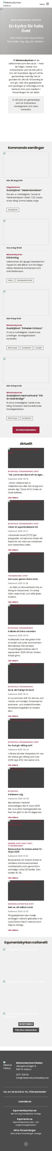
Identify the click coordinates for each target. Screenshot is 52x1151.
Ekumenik (11, 843)
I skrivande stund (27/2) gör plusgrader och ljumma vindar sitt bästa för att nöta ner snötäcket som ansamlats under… (25, 540)
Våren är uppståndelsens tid (23, 527)
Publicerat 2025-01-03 (18, 856)
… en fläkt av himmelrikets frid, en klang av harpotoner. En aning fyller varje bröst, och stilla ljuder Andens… (25, 592)
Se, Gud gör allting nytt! (20, 745)
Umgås (39, 348)
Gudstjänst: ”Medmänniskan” (24, 190)
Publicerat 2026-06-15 (18, 479)
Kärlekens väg (15, 794)
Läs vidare (13, 497)
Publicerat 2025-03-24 (18, 749)
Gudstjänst (12, 210)
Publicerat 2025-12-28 (18, 583)
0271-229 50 (22, 1074)
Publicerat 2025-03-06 (18, 798)
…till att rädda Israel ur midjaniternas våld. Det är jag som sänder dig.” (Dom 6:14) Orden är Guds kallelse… (25, 487)
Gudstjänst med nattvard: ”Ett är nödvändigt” (24, 397)
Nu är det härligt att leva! (21, 690)
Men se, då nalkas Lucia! (20, 907)
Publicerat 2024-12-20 (18, 911)
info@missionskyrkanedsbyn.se (32, 1077)
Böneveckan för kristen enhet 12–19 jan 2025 (25, 850)
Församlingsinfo (26, 471)
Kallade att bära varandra (22, 631)
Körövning (12, 257)
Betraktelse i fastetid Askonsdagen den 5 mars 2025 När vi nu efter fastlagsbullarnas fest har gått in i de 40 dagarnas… (25, 807)
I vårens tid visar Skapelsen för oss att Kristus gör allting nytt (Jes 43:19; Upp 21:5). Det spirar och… (25, 757)
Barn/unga (12, 348)
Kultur (10, 280)
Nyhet (36, 471)
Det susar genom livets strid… (23, 579)
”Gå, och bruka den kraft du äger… (26, 474)
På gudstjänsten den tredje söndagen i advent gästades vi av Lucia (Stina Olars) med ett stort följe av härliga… (25, 920)
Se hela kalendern (26, 429)
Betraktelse (13, 471)
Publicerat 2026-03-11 (18, 531)
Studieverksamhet (24, 280)
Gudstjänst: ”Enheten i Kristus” (24, 328)
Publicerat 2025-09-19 (18, 635)
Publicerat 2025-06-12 (18, 694)
